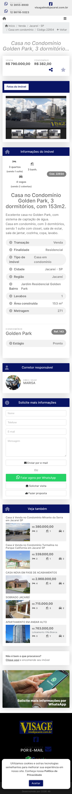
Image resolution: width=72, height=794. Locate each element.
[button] (10, 113)
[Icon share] (36, 739)
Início (11, 25)
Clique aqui (12, 660)
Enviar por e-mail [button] (37, 462)
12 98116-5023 (19, 12)
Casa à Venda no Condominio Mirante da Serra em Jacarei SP (34, 519)
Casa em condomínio (20, 29)
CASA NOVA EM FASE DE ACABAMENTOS (31, 572)
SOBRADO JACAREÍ (18, 597)
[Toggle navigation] (65, 19)
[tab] (16, 87)
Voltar (63, 29)
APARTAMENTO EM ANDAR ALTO (26, 622)
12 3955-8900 (19, 5)
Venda (22, 25)
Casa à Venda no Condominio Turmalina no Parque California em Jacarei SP (32, 546)
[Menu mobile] (4, 19)
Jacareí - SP (36, 25)
